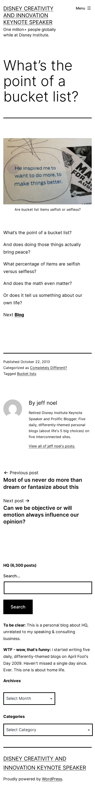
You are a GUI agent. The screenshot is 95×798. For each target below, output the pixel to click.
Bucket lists (26, 373)
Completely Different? (48, 367)
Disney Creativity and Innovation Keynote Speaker (28, 15)
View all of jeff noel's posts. (52, 446)
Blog (19, 314)
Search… (11, 576)
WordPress (52, 779)
